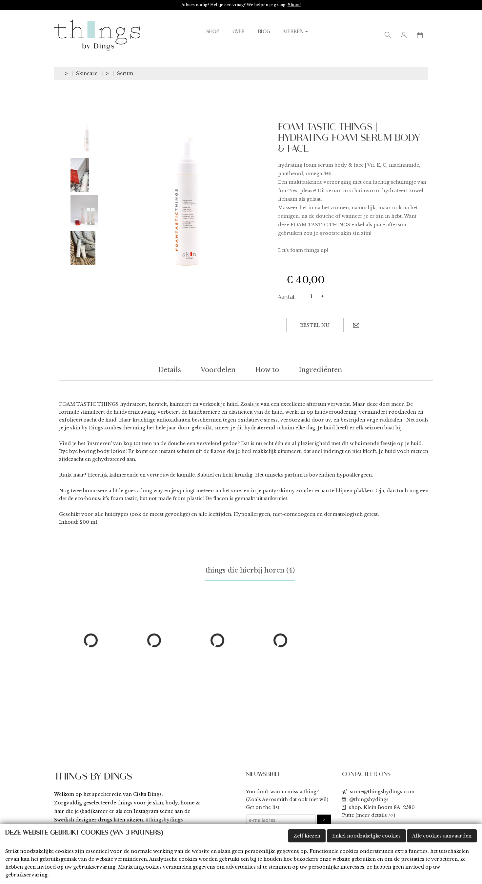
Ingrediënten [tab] (320, 370)
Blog (264, 31)
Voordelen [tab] (218, 370)
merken (294, 31)
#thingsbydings (164, 820)
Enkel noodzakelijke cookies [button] (366, 836)
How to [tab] (267, 370)
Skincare (86, 73)
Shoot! (294, 4)
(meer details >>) (375, 815)
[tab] (87, 138)
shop (212, 31)
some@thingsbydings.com (382, 792)
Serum (125, 73)
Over (238, 31)
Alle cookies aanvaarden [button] (442, 836)
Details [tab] (169, 370)
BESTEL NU (315, 325)
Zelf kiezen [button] (306, 836)
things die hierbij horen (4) (250, 570)
